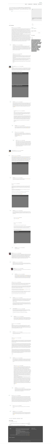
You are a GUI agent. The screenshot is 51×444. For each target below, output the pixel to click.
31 (18, 418)
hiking (37, 42)
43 (21, 418)
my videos (37, 43)
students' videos (33, 47)
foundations (34, 42)
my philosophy (33, 43)
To (33, 48)
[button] (10, 424)
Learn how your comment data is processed (21, 425)
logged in (12, 421)
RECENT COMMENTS (12, 437)
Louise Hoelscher (15, 308)
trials (35, 48)
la (39, 42)
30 (17, 418)
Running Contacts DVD (27, 7)
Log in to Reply (19, 27)
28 (15, 418)
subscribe (23, 423)
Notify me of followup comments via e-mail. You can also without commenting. (19, 423)
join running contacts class (20, 7)
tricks (37, 48)
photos (40, 43)
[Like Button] (12, 42)
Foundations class (34, 18)
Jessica (12, 253)
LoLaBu (16, 125)
